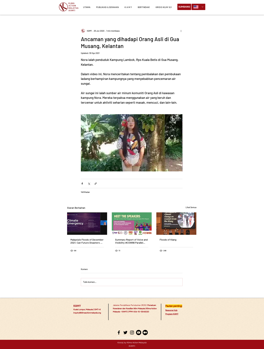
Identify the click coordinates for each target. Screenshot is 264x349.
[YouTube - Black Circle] (138, 332)
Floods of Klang (168, 239)
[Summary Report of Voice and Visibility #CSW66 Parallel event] (132, 223)
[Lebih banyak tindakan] (181, 30)
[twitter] (125, 332)
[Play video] (132, 142)
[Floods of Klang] (176, 223)
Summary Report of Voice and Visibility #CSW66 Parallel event (131, 241)
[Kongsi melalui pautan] (95, 183)
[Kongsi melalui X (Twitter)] (89, 183)
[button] (128, 7)
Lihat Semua (191, 207)
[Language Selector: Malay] (198, 7)
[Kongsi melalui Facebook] (82, 183)
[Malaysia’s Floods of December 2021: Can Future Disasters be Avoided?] (87, 223)
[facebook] (118, 332)
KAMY (77, 305)
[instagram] (132, 332)
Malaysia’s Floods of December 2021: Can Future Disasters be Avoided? (87, 241)
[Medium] (145, 332)
